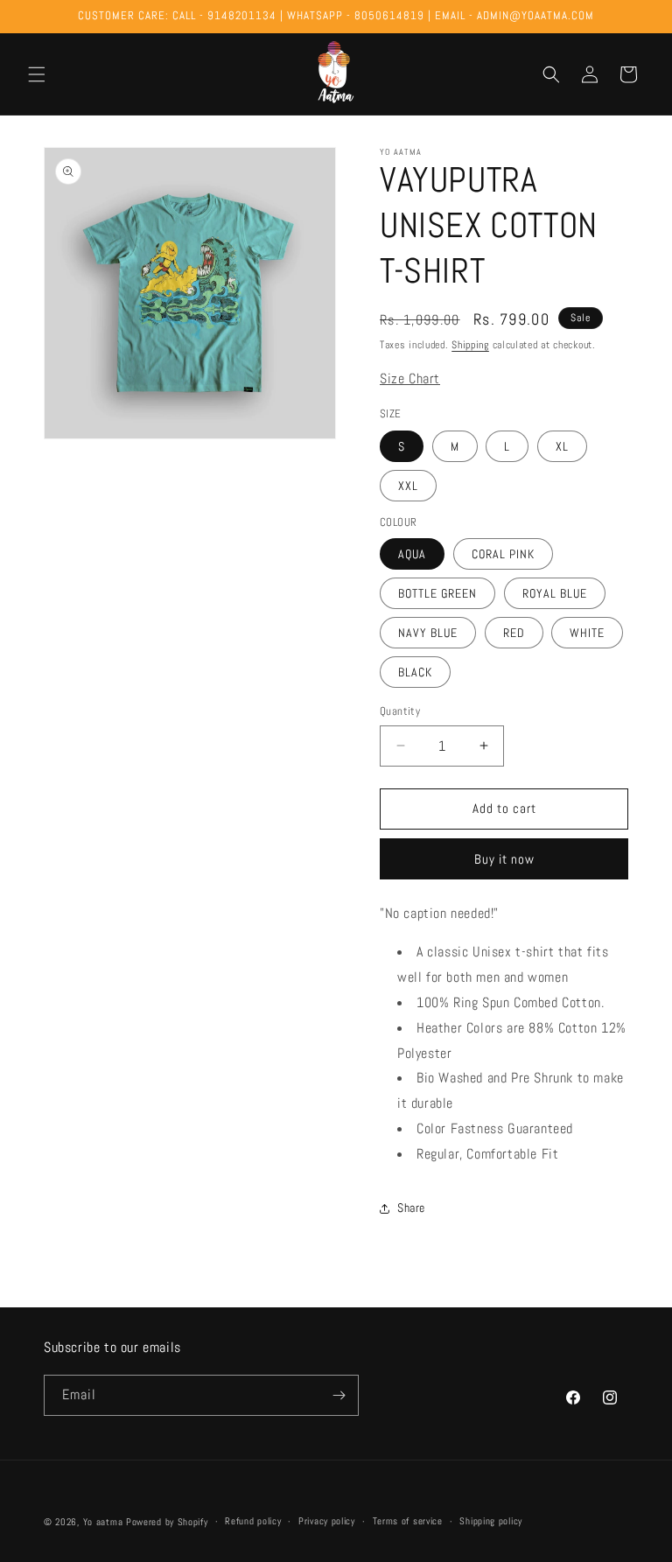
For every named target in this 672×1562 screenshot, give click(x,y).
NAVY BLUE (428, 633)
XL (562, 446)
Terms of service (408, 1521)
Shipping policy (490, 1521)
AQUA (412, 554)
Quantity (400, 711)
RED (514, 633)
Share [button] (411, 1207)
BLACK (415, 672)
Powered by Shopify (167, 1522)
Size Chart (410, 378)
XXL (408, 486)
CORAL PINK (503, 554)
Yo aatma (103, 1522)
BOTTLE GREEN (437, 593)
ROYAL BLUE (554, 593)
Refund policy (253, 1521)
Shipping (470, 345)
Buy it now (504, 859)
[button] (37, 74)
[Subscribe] (338, 1395)
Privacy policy (326, 1521)
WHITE (587, 633)
